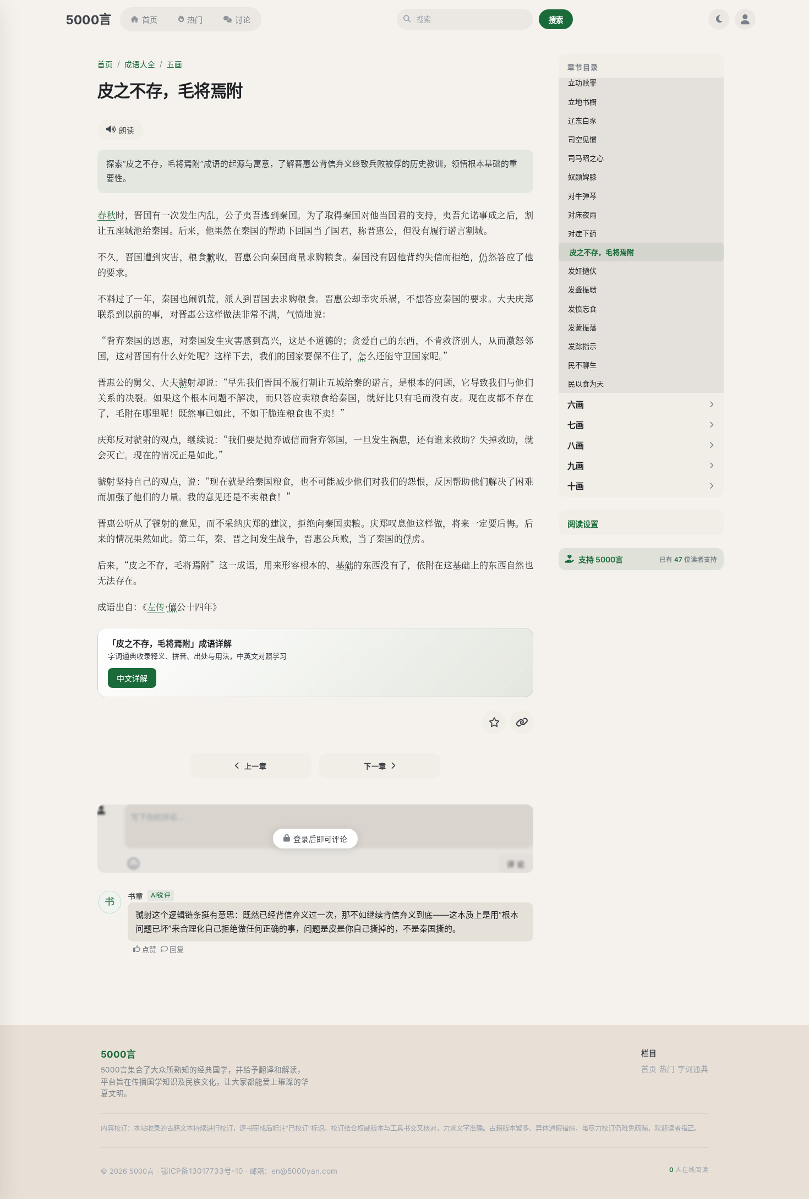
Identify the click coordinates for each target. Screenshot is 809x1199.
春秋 (106, 215)
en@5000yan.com (304, 1171)
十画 (575, 486)
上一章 (255, 766)
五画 (174, 64)
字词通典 (692, 1069)
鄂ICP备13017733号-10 (202, 1171)
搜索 (556, 19)
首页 (149, 19)
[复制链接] (521, 721)
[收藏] (494, 721)
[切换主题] (718, 19)
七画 (575, 425)
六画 (575, 404)
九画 (575, 466)
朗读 (126, 130)
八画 (575, 445)
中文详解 (132, 678)
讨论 (242, 19)
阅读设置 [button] (582, 524)
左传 (156, 606)
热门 (195, 19)
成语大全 (139, 64)
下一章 (375, 766)
